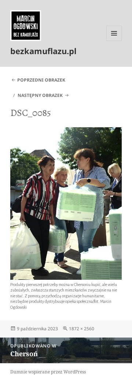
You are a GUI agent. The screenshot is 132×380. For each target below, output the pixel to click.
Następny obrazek (40, 95)
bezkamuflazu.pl (43, 50)
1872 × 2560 (81, 329)
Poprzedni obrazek (41, 80)
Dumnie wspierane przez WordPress (48, 372)
